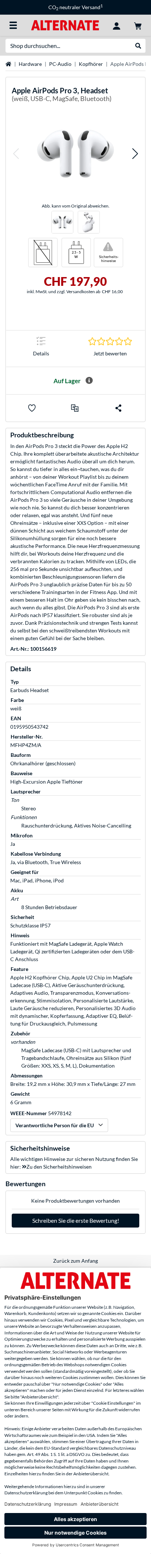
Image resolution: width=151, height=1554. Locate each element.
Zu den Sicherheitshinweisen (59, 1166)
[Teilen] (118, 408)
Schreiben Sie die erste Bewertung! (75, 1220)
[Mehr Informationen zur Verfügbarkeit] (89, 380)
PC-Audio (60, 64)
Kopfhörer (91, 64)
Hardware (30, 64)
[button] (15, 153)
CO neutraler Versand (75, 7)
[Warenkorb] (138, 25)
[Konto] (116, 25)
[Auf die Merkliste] (32, 408)
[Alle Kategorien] (13, 25)
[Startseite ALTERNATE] (65, 25)
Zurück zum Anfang (75, 1261)
